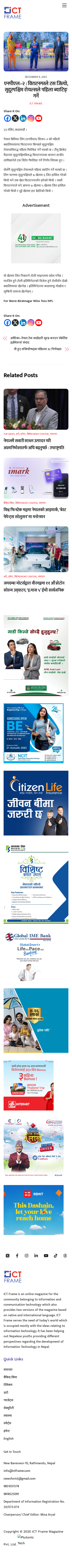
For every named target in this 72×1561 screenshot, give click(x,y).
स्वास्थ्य (8, 1415)
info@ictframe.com (17, 1471)
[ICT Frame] (13, 21)
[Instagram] (30, 118)
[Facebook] (7, 118)
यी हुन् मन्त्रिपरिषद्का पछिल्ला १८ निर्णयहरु (38, 349)
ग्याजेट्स (8, 1400)
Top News (9, 434)
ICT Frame (36, 103)
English (9, 1438)
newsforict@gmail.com (19, 1478)
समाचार (53, 434)
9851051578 (11, 1486)
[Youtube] (38, 118)
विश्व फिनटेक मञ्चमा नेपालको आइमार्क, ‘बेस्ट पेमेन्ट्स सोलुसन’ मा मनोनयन (35, 513)
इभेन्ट (23, 434)
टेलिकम (8, 1385)
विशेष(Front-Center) (38, 434)
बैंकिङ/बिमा (9, 503)
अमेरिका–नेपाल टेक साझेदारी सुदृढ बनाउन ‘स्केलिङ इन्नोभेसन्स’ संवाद (39, 340)
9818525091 (11, 1494)
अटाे (17, 434)
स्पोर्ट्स (7, 1423)
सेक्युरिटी (9, 1408)
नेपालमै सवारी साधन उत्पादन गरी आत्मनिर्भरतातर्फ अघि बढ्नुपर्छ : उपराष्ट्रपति (34, 444)
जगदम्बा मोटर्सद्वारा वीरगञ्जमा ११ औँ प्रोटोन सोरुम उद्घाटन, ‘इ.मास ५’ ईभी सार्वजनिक (34, 587)
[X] (15, 118)
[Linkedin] (23, 118)
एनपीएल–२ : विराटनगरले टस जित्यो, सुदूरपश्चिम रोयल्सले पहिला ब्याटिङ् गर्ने (36, 89)
